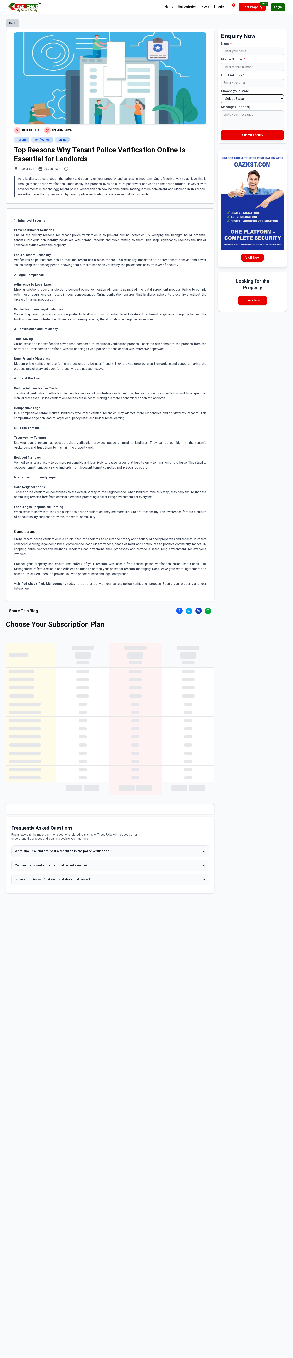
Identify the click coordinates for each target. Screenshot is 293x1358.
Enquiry (219, 6)
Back (12, 23)
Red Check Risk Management (43, 584)
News (205, 6)
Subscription (187, 6)
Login (278, 7)
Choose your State (235, 91)
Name (226, 43)
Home (169, 6)
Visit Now (252, 257)
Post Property (252, 7)
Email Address (232, 75)
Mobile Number (233, 59)
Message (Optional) (235, 107)
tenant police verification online (157, 564)
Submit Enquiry (252, 135)
